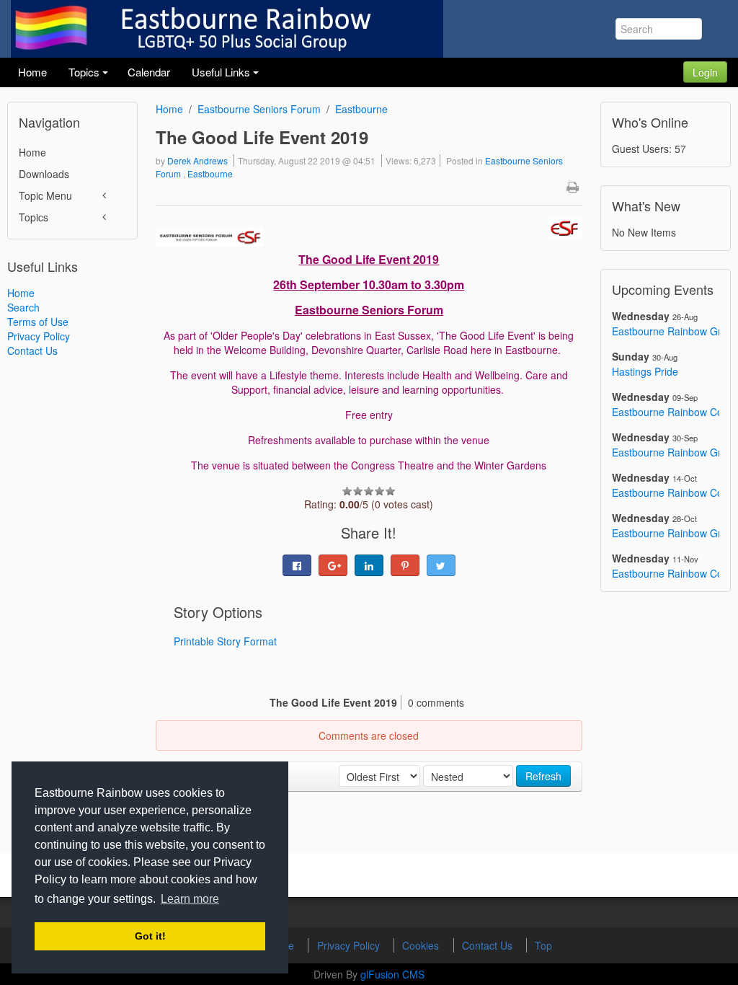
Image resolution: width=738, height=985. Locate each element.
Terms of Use (37, 321)
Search (23, 307)
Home (32, 152)
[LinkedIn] (369, 565)
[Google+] (333, 565)
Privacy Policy (38, 336)
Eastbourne (361, 109)
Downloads (44, 174)
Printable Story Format (225, 641)
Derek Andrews (197, 160)
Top (543, 945)
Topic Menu (45, 195)
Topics (33, 217)
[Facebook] (297, 565)
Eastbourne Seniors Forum (259, 109)
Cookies (422, 945)
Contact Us (32, 350)
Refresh (543, 776)
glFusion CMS (392, 974)
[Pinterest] (405, 565)
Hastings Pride (645, 371)
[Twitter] (441, 565)
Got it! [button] (150, 936)
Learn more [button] (190, 899)
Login (705, 72)
